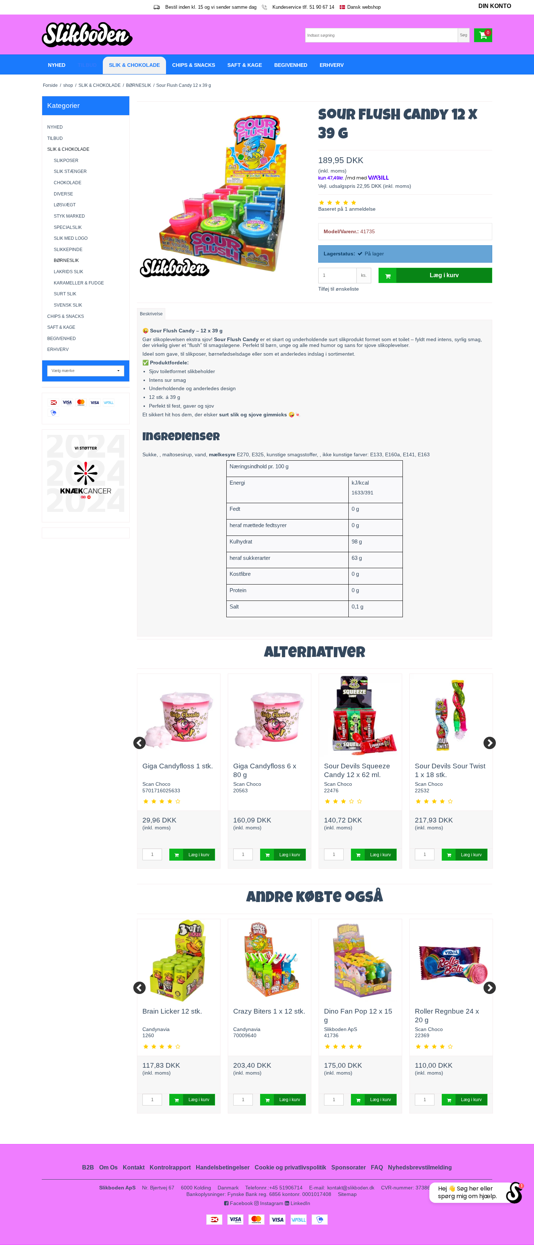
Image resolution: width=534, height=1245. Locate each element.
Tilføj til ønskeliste (338, 289)
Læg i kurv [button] (444, 275)
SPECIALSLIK (68, 227)
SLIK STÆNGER (70, 171)
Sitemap (347, 1194)
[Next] (490, 743)
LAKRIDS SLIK (68, 271)
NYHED (55, 127)
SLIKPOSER (66, 160)
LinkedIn (299, 1203)
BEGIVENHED (61, 338)
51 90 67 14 (322, 7)
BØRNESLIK (66, 260)
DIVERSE (63, 194)
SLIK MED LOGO (71, 238)
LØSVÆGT (65, 204)
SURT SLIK (65, 293)
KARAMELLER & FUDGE (79, 283)
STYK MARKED (69, 216)
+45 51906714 (286, 1188)
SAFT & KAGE (61, 327)
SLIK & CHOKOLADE (68, 149)
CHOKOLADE (67, 182)
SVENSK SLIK (68, 305)
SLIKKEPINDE (68, 249)
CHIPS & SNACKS (65, 316)
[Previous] (139, 743)
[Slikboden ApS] (152, 34)
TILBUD (55, 138)
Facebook (240, 1203)
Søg (463, 35)
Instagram (271, 1203)
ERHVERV (58, 349)
